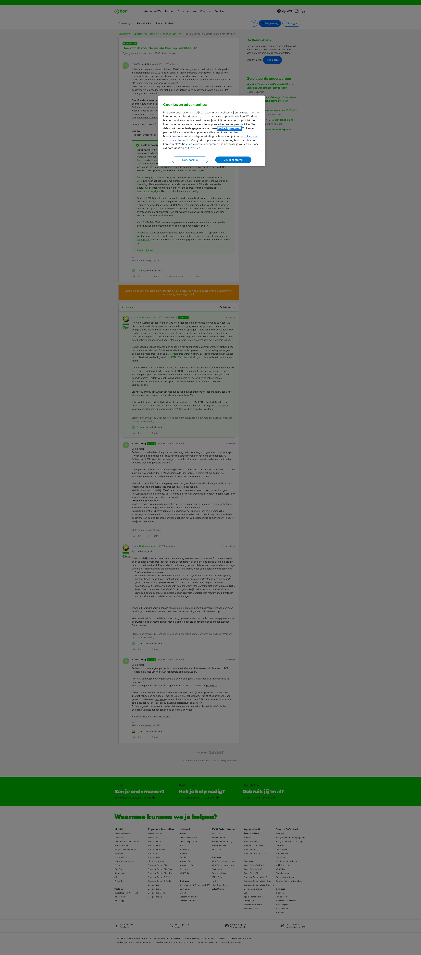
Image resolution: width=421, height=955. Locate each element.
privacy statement (178, 140)
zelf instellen (192, 148)
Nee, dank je (190, 159)
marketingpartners (229, 128)
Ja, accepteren (233, 159)
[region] (211, 131)
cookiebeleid (250, 136)
